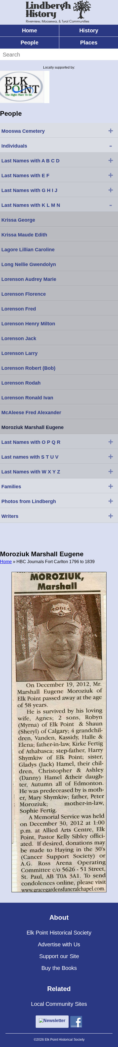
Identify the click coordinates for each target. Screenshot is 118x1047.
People (29, 42)
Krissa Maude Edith (24, 235)
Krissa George (18, 220)
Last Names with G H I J (57, 190)
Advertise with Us (59, 944)
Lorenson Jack (18, 338)
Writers (57, 516)
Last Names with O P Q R (57, 442)
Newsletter (54, 1020)
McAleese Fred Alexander (31, 412)
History (88, 30)
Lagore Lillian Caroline (28, 249)
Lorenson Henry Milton (28, 323)
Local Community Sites (59, 1004)
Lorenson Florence (23, 294)
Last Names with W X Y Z (57, 471)
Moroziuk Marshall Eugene (32, 427)
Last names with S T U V (57, 456)
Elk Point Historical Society (59, 933)
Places (88, 42)
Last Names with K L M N (56, 205)
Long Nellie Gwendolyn (28, 264)
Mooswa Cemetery (57, 131)
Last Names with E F (57, 175)
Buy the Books (59, 968)
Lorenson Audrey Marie (28, 279)
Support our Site (59, 956)
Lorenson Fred (18, 309)
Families (57, 486)
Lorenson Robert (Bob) (28, 368)
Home (29, 30)
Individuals (56, 145)
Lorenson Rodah (21, 383)
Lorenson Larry (19, 353)
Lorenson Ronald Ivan (27, 397)
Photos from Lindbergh (57, 501)
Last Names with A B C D (57, 160)
